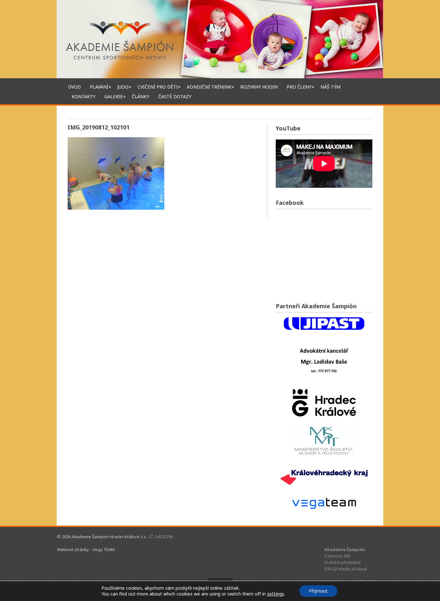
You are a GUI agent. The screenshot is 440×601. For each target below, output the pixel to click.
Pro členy (299, 86)
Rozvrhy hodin (259, 87)
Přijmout (318, 591)
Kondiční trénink (209, 86)
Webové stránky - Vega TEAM (86, 549)
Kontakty (83, 96)
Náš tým (330, 87)
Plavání (99, 86)
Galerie (113, 96)
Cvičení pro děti (158, 86)
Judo (123, 86)
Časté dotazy (174, 96)
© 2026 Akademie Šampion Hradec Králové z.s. (102, 536)
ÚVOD (74, 87)
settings (275, 594)
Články (140, 96)
